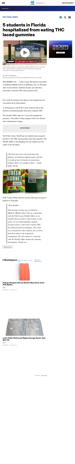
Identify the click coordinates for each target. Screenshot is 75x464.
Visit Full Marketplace (38, 260)
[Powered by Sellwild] (44, 375)
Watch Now (67, 3)
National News (10, 17)
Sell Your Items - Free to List (25, 261)
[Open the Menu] (3, 3)
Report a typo (8, 247)
